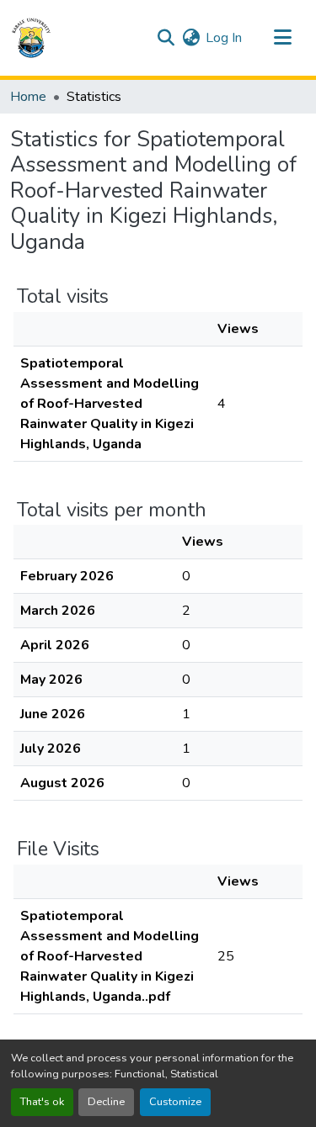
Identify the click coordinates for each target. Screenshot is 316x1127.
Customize (175, 1101)
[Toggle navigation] (282, 38)
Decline (106, 1101)
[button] (31, 38)
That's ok (42, 1101)
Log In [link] (224, 38)
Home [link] (28, 96)
